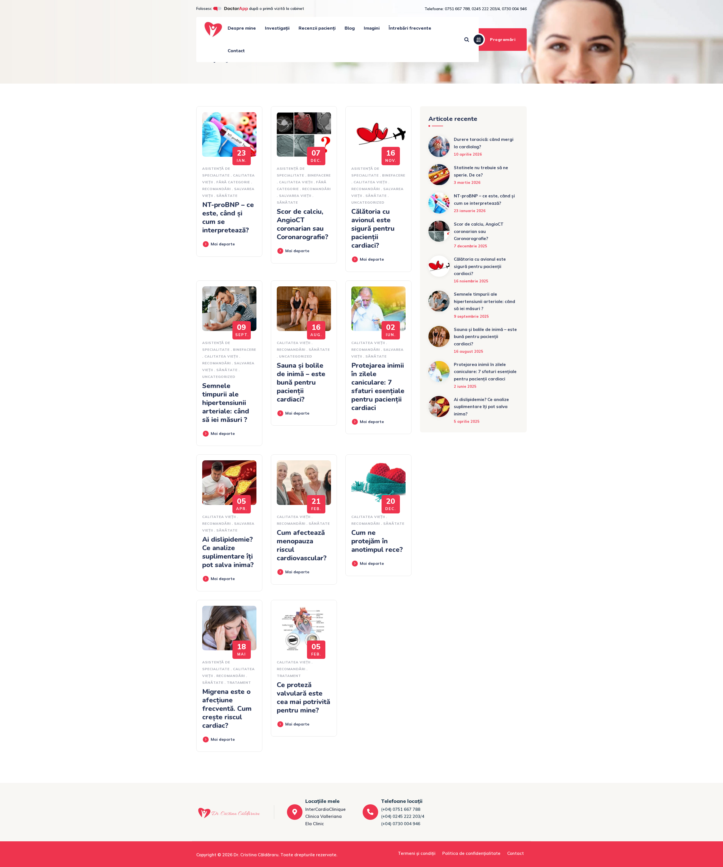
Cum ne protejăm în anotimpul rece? (377, 541)
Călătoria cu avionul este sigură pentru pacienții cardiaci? (373, 228)
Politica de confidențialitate (471, 853)
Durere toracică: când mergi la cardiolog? (483, 143)
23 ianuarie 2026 (469, 210)
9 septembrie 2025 (471, 316)
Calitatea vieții (296, 182)
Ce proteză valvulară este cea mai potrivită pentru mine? (303, 697)
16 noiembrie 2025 (471, 281)
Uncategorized (367, 202)
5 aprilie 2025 (467, 421)
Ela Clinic (314, 823)
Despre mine (242, 28)
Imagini (372, 28)
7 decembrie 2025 (470, 246)
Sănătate (227, 195)
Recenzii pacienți (317, 28)
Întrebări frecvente (410, 28)
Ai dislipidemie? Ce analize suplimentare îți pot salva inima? (228, 552)
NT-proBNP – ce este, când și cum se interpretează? (228, 217)
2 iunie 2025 (465, 386)
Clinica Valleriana (323, 816)
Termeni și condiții (416, 853)
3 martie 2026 (467, 182)
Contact (236, 51)
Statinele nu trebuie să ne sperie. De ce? (481, 171)
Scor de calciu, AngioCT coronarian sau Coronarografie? (302, 224)
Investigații (277, 28)
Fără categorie (233, 182)
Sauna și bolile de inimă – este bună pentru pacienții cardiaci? (301, 382)
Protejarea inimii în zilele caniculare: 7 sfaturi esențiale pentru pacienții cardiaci (377, 386)
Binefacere (319, 175)
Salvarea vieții (295, 195)
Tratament (239, 682)
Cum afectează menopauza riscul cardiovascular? (301, 545)
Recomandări (216, 189)
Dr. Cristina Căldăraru (256, 854)
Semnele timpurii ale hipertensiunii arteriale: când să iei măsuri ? (225, 402)
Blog (350, 28)
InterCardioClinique (325, 809)
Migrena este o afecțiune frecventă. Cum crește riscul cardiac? (227, 708)
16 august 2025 (468, 351)
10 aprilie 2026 (468, 154)
